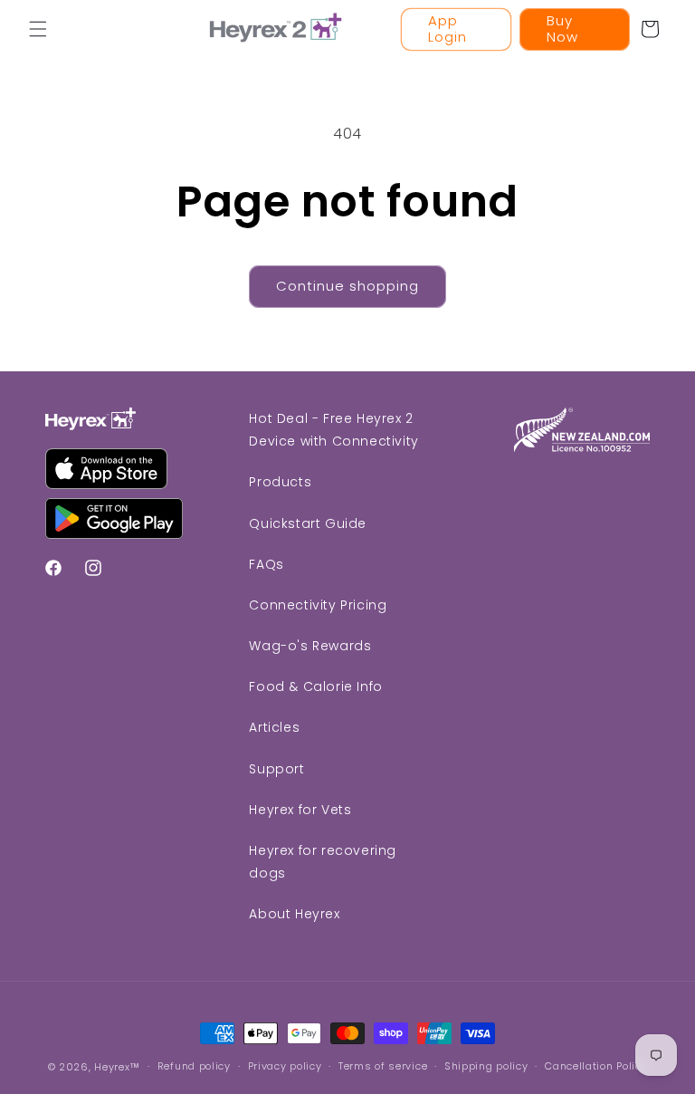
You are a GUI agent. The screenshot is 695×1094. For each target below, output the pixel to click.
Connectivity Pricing (317, 605)
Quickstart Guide (308, 523)
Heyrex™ (117, 1067)
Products (280, 482)
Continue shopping (347, 285)
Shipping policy (486, 1066)
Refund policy (194, 1066)
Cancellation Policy (596, 1066)
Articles (274, 727)
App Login (447, 28)
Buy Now (562, 28)
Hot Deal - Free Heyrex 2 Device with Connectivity (333, 429)
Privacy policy (285, 1066)
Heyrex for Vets (300, 810)
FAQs (266, 564)
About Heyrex (294, 914)
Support (276, 769)
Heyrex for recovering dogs (322, 861)
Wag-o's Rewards (310, 646)
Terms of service (382, 1066)
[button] (38, 29)
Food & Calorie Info (315, 686)
